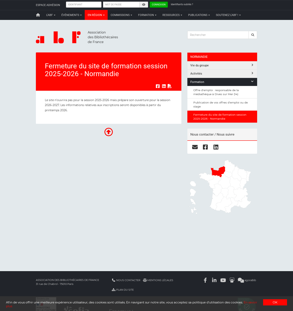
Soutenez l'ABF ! (227, 15)
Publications (198, 15)
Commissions (120, 15)
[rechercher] (253, 35)
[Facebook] (205, 280)
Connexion (159, 4)
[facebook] (205, 147)
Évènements (70, 15)
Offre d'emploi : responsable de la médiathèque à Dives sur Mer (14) (216, 92)
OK (275, 302)
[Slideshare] (232, 280)
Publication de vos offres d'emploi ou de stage (220, 104)
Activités (196, 73)
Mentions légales (160, 280)
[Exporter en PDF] (169, 86)
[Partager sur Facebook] (157, 86)
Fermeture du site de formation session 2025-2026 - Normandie (219, 116)
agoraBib (250, 280)
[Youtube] (223, 280)
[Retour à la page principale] (38, 15)
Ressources (171, 15)
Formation (146, 15)
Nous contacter (128, 280)
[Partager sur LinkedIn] (163, 86)
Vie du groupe (199, 65)
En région (95, 15)
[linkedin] (215, 147)
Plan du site (125, 289)
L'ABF (49, 15)
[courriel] (194, 147)
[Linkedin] (214, 280)
